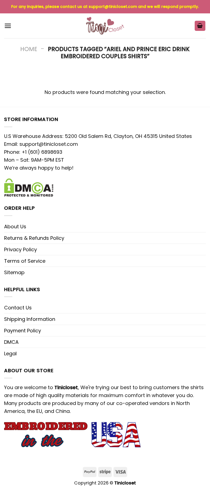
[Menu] (7, 26)
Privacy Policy (20, 249)
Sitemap (14, 272)
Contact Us (18, 307)
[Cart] (200, 26)
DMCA (11, 342)
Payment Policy (22, 330)
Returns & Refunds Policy (34, 238)
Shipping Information (29, 319)
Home (28, 49)
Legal (10, 353)
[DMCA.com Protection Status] (28, 187)
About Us (15, 226)
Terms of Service (24, 261)
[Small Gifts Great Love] (105, 26)
